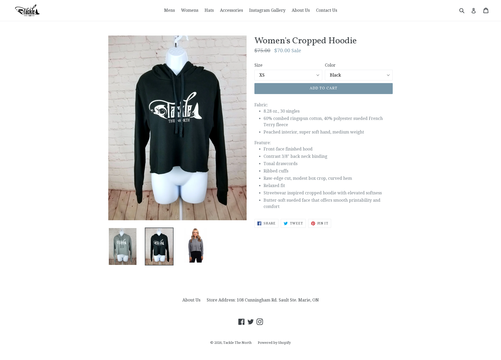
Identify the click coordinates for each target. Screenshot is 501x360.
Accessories (231, 10)
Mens (169, 10)
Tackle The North (237, 343)
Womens (189, 10)
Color (330, 65)
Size (258, 65)
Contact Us (326, 10)
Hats (209, 10)
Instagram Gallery (267, 10)
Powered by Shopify (274, 343)
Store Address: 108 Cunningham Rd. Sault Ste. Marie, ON (263, 300)
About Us (301, 10)
